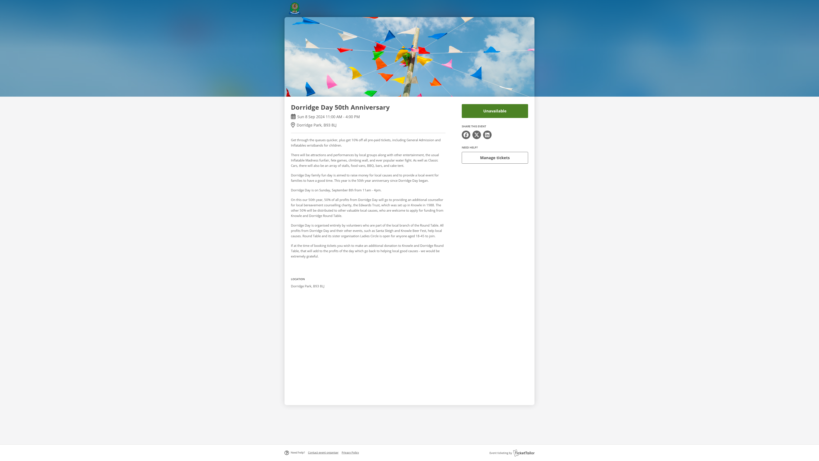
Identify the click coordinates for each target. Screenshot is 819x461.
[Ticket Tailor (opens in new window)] (523, 453)
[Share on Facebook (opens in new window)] (466, 135)
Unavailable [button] (495, 110)
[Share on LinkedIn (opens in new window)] (487, 135)
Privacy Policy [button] (350, 452)
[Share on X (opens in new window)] (476, 135)
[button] (323, 452)
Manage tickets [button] (495, 157)
